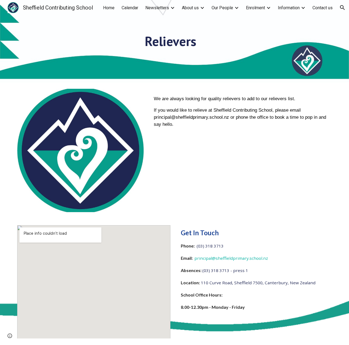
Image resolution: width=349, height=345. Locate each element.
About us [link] (190, 7)
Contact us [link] (322, 7)
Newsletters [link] (157, 7)
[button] (342, 7)
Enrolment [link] (255, 7)
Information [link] (289, 7)
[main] (174, 49)
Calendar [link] (130, 7)
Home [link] (109, 7)
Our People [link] (222, 7)
